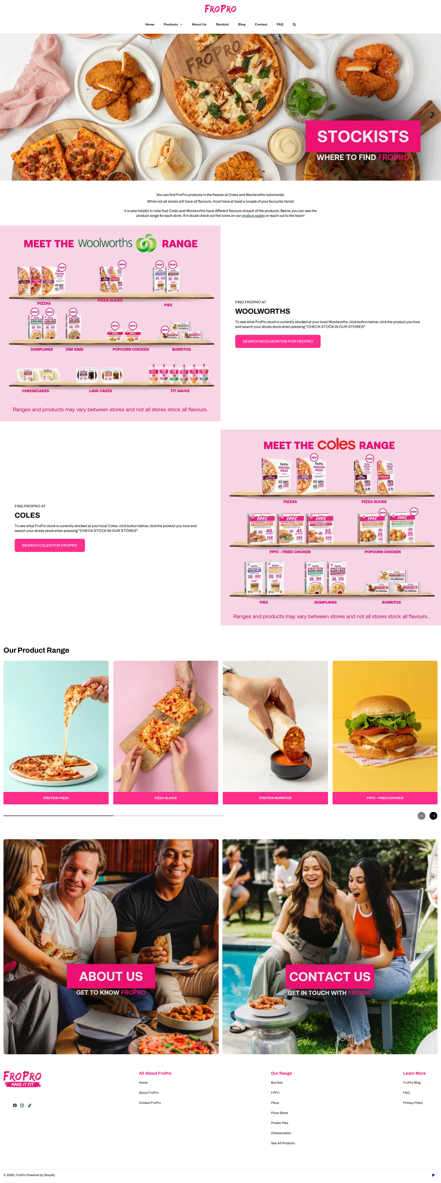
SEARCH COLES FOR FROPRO (49, 545)
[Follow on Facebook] (15, 1105)
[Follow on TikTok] (29, 1105)
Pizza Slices (279, 1113)
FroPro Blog (412, 1082)
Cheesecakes (281, 1133)
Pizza (275, 1103)
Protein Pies (279, 1123)
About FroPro (148, 1092)
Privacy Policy (413, 1103)
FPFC (275, 1092)
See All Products (283, 1143)
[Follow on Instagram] (22, 1105)
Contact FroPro (150, 1103)
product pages (253, 216)
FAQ (406, 1092)
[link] (56, 732)
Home (143, 1082)
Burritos (277, 1082)
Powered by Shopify (40, 1175)
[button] (421, 812)
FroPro (21, 1175)
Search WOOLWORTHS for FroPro (278, 341)
